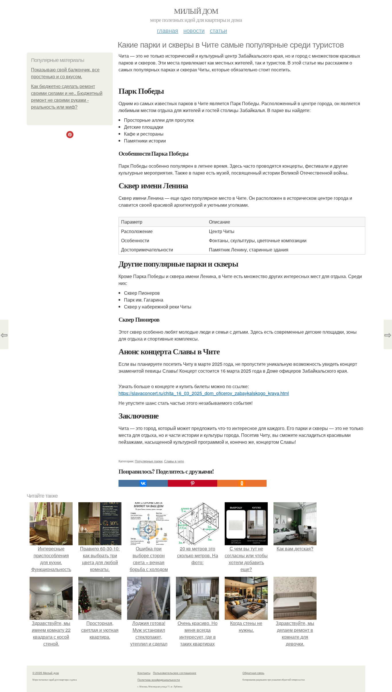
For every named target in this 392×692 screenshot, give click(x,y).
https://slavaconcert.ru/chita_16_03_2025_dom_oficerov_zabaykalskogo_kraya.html (204, 393)
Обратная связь (253, 673)
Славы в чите (174, 461)
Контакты (143, 673)
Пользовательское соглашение (174, 673)
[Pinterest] (192, 483)
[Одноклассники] (242, 483)
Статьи (218, 30)
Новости (194, 30)
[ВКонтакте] (143, 483)
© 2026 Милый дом (45, 673)
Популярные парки (148, 461)
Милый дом (196, 11)
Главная (167, 30)
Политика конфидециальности (158, 680)
